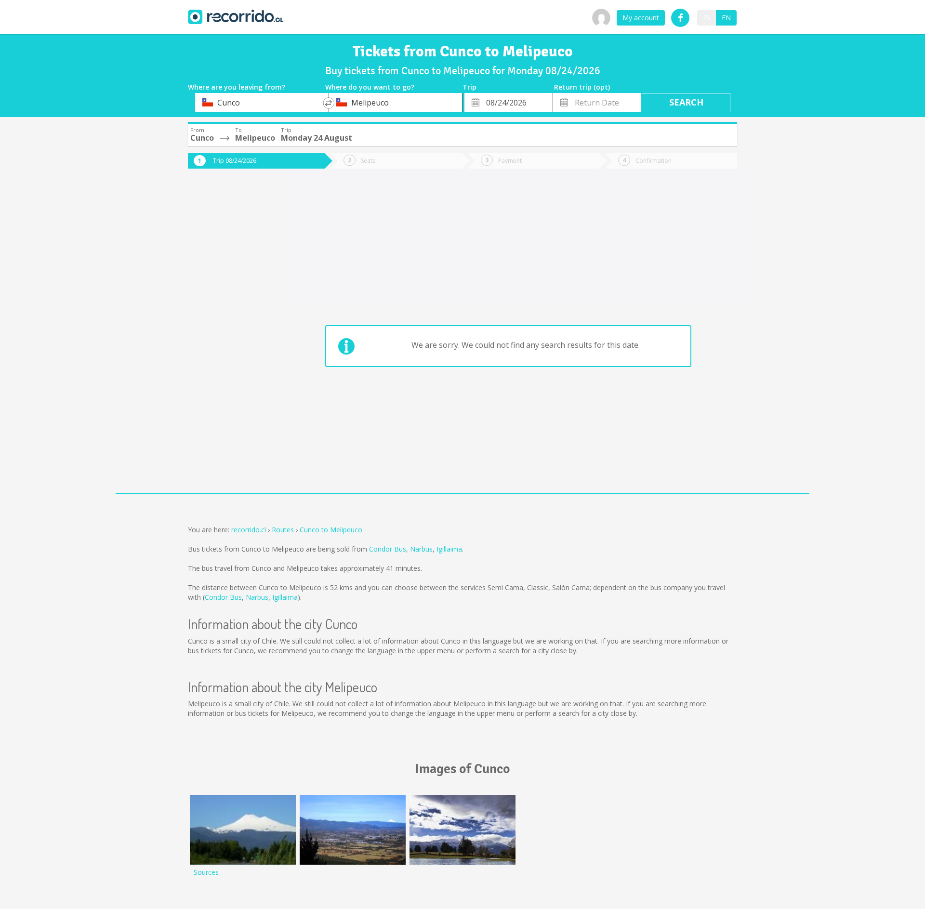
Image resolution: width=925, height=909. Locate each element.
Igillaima (449, 548)
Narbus (421, 548)
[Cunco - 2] (353, 830)
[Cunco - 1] (462, 830)
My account (640, 17)
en (726, 17)
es (707, 17)
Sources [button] (206, 872)
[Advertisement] (226, 338)
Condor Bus (387, 548)
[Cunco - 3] (243, 830)
